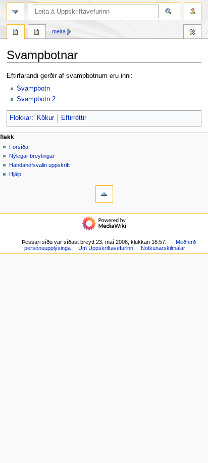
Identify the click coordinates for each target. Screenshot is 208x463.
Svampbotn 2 (36, 99)
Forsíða (18, 147)
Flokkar (20, 117)
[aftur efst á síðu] (104, 194)
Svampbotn (33, 88)
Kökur (45, 117)
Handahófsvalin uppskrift (39, 165)
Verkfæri (192, 33)
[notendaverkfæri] (192, 11)
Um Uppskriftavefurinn (105, 248)
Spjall (36, 33)
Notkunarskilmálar (163, 248)
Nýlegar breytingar (32, 156)
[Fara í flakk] (15, 11)
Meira (59, 31)
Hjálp (15, 174)
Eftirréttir (73, 117)
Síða (15, 33)
